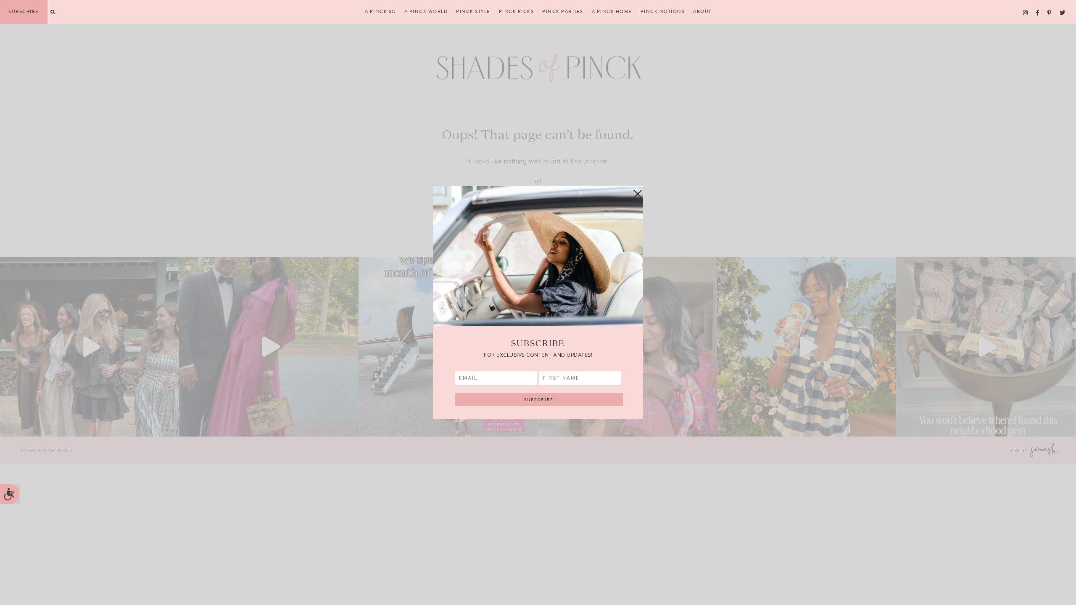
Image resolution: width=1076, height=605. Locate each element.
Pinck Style (473, 11)
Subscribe (23, 11)
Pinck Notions (663, 11)
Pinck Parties (562, 11)
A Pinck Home (612, 11)
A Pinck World (426, 11)
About (702, 11)
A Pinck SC (380, 11)
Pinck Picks (516, 11)
